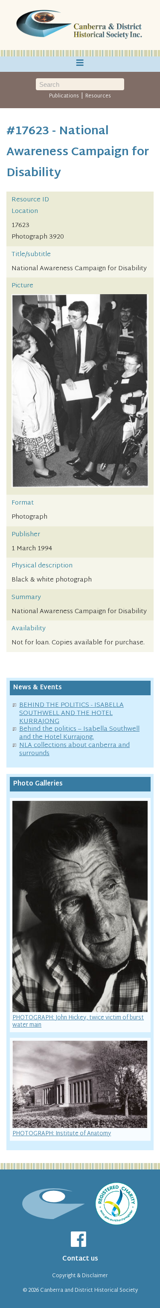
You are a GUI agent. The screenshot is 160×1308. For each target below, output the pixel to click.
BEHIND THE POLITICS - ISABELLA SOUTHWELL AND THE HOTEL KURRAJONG (71, 713)
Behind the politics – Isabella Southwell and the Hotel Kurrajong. (79, 733)
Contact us (80, 1259)
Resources (98, 96)
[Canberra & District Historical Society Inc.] (80, 25)
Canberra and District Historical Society (89, 1290)
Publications (64, 96)
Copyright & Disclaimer (80, 1276)
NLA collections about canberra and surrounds (74, 749)
